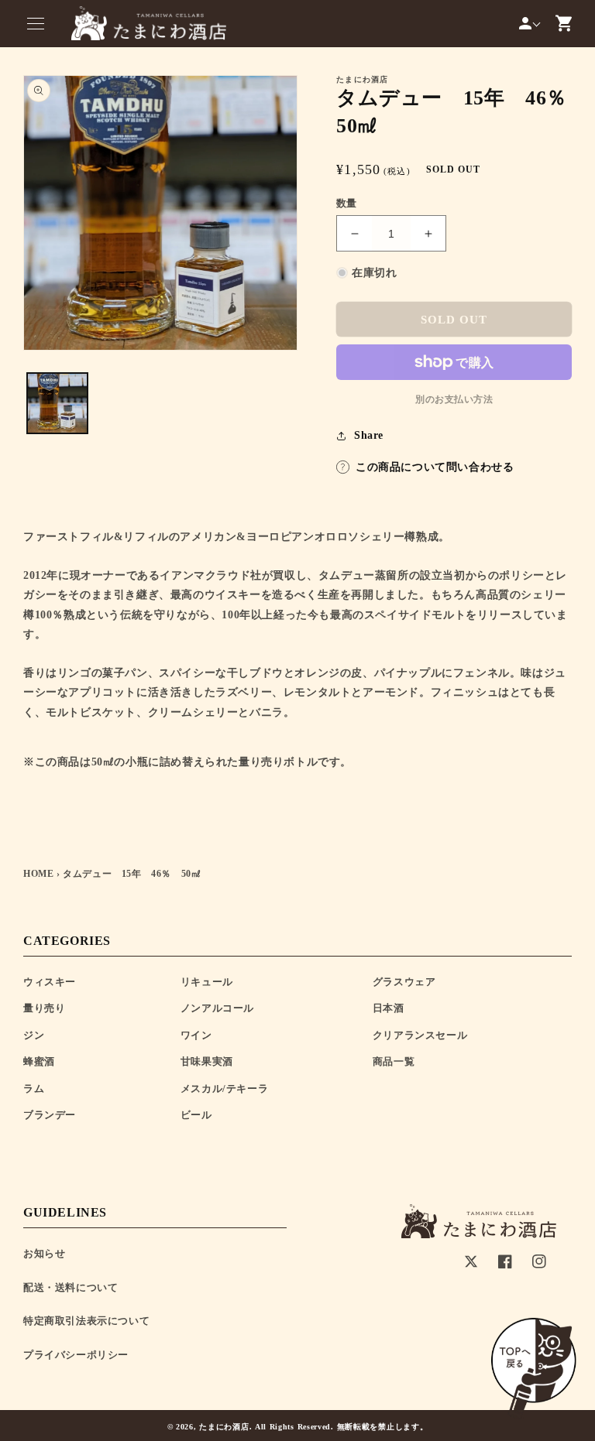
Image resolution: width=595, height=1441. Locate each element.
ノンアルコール (217, 1008)
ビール (196, 1115)
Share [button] (368, 435)
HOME (38, 873)
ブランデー (49, 1115)
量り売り (44, 1008)
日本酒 (388, 1008)
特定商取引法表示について (86, 1320)
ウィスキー (49, 981)
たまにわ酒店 (224, 1426)
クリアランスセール (420, 1035)
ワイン (196, 1035)
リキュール (207, 981)
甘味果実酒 (207, 1061)
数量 (346, 203)
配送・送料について (70, 1287)
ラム (33, 1088)
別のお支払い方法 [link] (454, 399)
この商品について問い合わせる (435, 467)
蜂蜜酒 (39, 1061)
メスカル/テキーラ (224, 1088)
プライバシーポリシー (76, 1355)
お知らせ (44, 1253)
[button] (36, 23)
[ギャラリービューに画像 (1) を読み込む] (57, 403)
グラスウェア (404, 981)
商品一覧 (393, 1061)
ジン (33, 1035)
